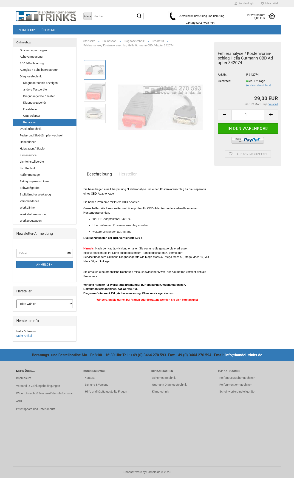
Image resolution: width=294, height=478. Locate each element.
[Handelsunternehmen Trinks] (46, 16)
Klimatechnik (160, 391)
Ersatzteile (30, 109)
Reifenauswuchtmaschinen (237, 377)
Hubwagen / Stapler (32, 148)
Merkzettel (271, 3)
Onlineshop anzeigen (33, 50)
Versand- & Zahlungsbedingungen (38, 385)
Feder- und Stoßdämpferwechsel (41, 135)
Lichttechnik (28, 168)
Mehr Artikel (24, 335)
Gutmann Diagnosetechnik (169, 384)
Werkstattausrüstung (33, 214)
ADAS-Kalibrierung (32, 63)
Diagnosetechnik (31, 76)
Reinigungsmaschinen (34, 181)
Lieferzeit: (224, 81)
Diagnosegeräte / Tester (39, 96)
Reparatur (29, 122)
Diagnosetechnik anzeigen (40, 83)
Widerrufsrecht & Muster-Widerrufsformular (44, 393)
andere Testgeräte (35, 89)
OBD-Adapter (31, 115)
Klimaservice (28, 155)
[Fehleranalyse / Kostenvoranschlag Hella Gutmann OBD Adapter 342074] (160, 102)
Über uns (48, 30)
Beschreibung (99, 174)
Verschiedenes (29, 201)
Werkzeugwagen (31, 220)
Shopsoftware (133, 472)
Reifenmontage (30, 174)
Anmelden (44, 264)
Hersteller (128, 174)
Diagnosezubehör (34, 102)
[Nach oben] (281, 471)
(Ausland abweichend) (258, 85)
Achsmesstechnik (164, 377)
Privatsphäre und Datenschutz (35, 409)
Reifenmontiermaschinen (235, 384)
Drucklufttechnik (31, 128)
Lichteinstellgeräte (32, 161)
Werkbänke (27, 207)
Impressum (23, 378)
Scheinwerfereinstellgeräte (236, 391)
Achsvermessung (31, 56)
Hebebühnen (28, 142)
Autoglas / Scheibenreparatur (39, 69)
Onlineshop (26, 30)
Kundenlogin (245, 3)
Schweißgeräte (30, 188)
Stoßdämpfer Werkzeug (35, 194)
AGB (19, 401)
